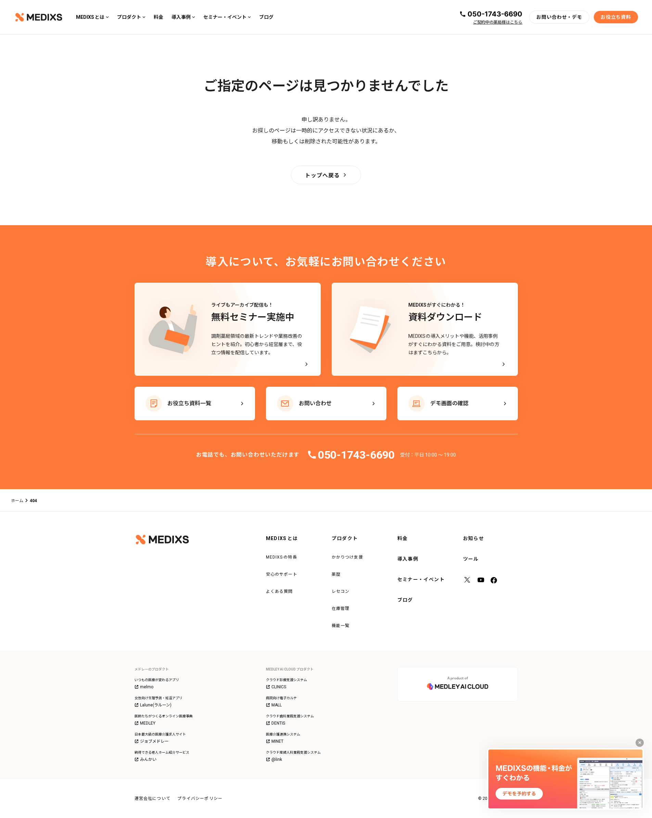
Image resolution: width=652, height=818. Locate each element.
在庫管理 (341, 608)
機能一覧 (341, 625)
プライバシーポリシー (199, 798)
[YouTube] (481, 581)
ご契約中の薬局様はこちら (497, 22)
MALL (276, 705)
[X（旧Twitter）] (467, 581)
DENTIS (278, 723)
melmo (146, 687)
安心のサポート (281, 574)
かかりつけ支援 (347, 557)
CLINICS (278, 687)
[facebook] (494, 581)
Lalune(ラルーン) (155, 705)
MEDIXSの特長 (281, 557)
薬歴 (336, 574)
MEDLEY (147, 723)
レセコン (341, 591)
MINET (277, 741)
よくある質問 (279, 591)
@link (276, 759)
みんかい (148, 759)
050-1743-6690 (495, 14)
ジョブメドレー (154, 741)
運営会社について (153, 798)
